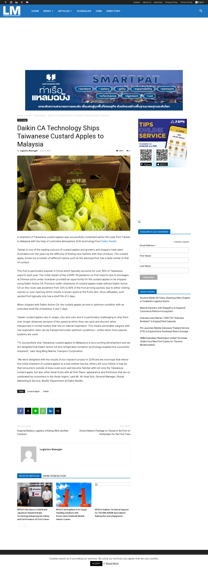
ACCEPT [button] (96, 563)
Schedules (84, 11)
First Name (145, 255)
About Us (147, 2)
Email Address (148, 245)
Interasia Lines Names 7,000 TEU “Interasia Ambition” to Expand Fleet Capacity (162, 320)
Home (35, 11)
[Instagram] (11, 2)
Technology (39, 115)
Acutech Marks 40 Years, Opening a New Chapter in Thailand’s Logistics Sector (165, 300)
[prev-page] (19, 526)
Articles (64, 11)
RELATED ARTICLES (29, 476)
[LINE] (35, 411)
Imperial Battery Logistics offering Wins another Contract (42, 432)
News (47, 11)
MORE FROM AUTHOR (54, 476)
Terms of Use (186, 2)
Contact (136, 2)
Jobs (99, 11)
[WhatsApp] (43, 411)
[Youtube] (27, 2)
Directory (113, 11)
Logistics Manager (29, 150)
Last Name (145, 266)
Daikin (46, 391)
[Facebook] (5, 2)
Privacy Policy (171, 2)
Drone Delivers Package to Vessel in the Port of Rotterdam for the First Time (105, 432)
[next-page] (24, 526)
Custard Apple (33, 391)
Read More (112, 563)
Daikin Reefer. (109, 241)
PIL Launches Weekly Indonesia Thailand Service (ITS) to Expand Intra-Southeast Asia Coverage (164, 330)
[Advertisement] (104, 41)
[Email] (58, 411)
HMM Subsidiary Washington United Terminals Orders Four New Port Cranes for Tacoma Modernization (163, 341)
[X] (21, 2)
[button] (201, 11)
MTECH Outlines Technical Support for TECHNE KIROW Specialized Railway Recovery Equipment (112, 512)
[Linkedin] (16, 2)
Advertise (158, 2)
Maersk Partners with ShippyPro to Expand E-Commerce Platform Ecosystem (163, 310)
